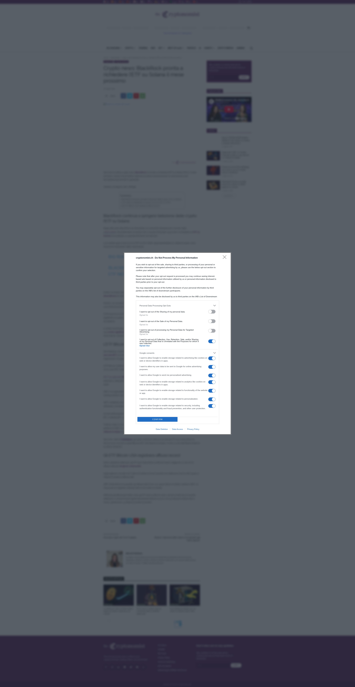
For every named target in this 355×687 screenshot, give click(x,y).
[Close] (225, 258)
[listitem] (177, 305)
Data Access (177, 429)
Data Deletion (162, 429)
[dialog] (177, 343)
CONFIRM (157, 419)
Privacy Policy (193, 429)
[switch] (211, 312)
